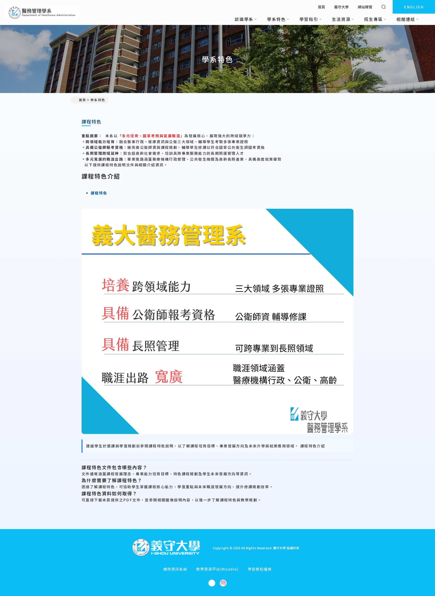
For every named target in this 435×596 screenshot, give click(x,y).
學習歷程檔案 (260, 569)
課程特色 (99, 193)
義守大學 (341, 7)
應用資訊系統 (175, 569)
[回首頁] (41, 12)
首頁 (321, 7)
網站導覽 (365, 7)
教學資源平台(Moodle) (217, 569)
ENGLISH (414, 7)
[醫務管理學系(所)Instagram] (223, 583)
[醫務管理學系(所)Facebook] (211, 583)
